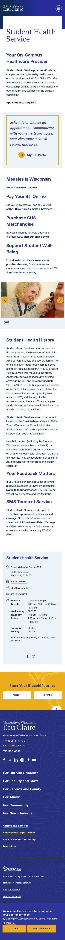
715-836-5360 (19, 581)
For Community (16, 805)
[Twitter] (10, 760)
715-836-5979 (19, 594)
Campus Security (11, 889)
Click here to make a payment (33, 209)
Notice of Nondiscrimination (17, 882)
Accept (14, 928)
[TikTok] (28, 760)
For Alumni (12, 797)
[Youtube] (34, 760)
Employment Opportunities (19, 832)
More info (11, 923)
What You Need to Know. (22, 187)
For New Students (18, 813)
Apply (48, 694)
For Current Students (20, 773)
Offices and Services (16, 825)
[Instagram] (33, 657)
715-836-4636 (12, 751)
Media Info (9, 846)
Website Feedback (12, 896)
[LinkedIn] (16, 760)
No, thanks (41, 928)
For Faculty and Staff (20, 781)
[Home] (27, 8)
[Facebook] (27, 657)
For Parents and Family (22, 789)
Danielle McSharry (18, 489)
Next (58, 298)
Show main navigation (59, 8)
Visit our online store (36, 236)
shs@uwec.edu (19, 588)
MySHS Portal (37, 155)
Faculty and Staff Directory (19, 839)
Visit (17, 694)
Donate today (27, 272)
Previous (3, 298)
